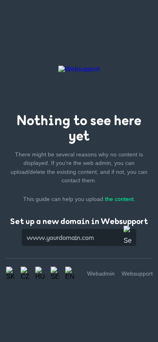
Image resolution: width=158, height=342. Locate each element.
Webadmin (101, 273)
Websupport (137, 273)
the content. (120, 199)
